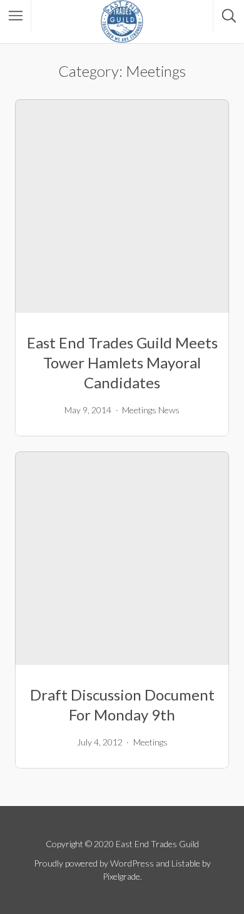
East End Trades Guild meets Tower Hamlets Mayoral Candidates (122, 362)
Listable (185, 863)
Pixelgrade (121, 876)
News (169, 410)
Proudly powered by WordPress (94, 863)
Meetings (139, 410)
